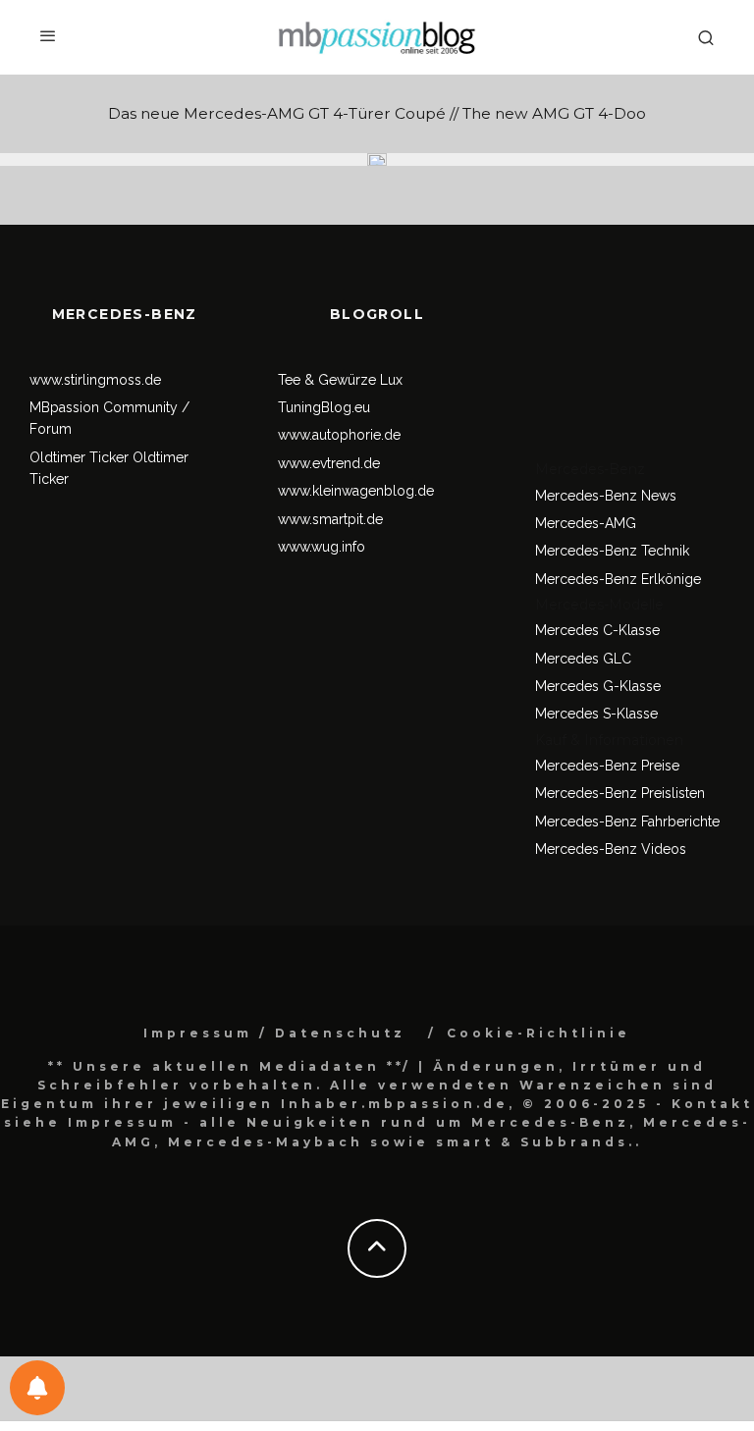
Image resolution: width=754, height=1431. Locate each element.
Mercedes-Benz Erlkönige (618, 579)
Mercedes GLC (583, 658)
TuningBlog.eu (324, 407)
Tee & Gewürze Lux (340, 380)
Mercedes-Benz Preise (607, 765)
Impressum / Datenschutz (274, 1033)
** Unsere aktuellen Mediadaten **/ (229, 1066)
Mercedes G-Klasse (598, 686)
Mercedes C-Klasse (597, 630)
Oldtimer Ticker (79, 457)
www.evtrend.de (329, 463)
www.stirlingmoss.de (95, 380)
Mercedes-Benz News (605, 496)
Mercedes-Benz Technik (612, 550)
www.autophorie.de (339, 435)
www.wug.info (321, 547)
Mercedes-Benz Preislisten (620, 793)
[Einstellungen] (37, 1387)
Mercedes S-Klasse (596, 713)
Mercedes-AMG (585, 523)
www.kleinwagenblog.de (356, 491)
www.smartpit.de (330, 519)
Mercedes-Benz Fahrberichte (627, 821)
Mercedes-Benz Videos (610, 849)
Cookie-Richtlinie (538, 1033)
